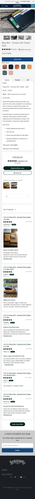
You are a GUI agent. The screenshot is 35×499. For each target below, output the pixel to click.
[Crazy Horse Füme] (5, 73)
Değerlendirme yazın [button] (17, 168)
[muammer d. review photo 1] (17, 238)
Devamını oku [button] (7, 258)
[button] (6, 49)
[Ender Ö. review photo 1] (17, 288)
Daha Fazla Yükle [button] (17, 424)
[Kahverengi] (17, 67)
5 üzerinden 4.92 (22, 161)
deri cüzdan (12, 104)
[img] (7, 222)
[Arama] (28, 6)
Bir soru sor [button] (17, 173)
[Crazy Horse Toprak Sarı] (29, 67)
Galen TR (10, 487)
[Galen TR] (17, 6)
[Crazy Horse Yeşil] (23, 67)
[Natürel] (11, 73)
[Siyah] (11, 67)
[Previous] (2, 21)
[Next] (33, 21)
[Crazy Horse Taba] (5, 67)
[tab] (7, 79)
